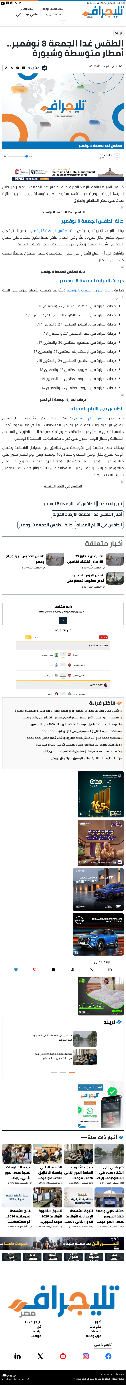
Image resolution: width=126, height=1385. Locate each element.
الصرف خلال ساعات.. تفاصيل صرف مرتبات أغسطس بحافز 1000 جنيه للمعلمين (75, 724)
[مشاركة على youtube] (3, 3)
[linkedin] (110, 969)
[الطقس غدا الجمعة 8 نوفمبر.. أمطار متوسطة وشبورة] (17, 68)
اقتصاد (96, 1331)
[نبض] (16, 969)
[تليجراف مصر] (103, 12)
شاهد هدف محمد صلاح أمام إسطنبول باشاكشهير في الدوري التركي (80, 751)
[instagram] (72, 969)
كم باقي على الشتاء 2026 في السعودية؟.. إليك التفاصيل (51, 1037)
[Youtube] (34, 969)
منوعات (95, 1326)
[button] (72, 1072)
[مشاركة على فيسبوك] (7, 3)
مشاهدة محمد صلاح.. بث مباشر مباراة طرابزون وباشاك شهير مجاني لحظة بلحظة (73, 738)
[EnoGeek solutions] (15, 1375)
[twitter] (91, 969)
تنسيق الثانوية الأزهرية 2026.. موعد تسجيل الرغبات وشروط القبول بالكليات (49, 1216)
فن (39, 1326)
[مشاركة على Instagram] (86, 1356)
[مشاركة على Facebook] (108, 1356)
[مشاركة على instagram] (11, 3)
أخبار (98, 1322)
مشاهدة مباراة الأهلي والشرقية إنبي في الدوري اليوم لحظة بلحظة (81, 731)
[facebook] (53, 969)
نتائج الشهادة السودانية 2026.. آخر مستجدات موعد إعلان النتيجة (19, 1216)
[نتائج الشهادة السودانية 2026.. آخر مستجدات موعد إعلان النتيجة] (17, 1197)
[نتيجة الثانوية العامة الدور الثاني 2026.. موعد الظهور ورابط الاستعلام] (85, 1057)
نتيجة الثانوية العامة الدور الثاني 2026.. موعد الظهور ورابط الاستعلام (52, 1056)
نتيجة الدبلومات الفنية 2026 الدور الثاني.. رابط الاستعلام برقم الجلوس (18, 1173)
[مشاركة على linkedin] (20, 3)
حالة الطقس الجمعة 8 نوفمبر (53, 230)
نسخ (63, 620)
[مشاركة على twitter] (15, 3)
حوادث (36, 1335)
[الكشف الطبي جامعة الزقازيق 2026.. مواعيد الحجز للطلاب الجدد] (47, 1154)
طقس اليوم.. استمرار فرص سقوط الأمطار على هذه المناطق (85, 578)
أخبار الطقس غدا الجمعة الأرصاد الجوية (87, 514)
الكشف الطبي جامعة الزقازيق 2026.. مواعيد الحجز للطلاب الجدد (47, 1173)
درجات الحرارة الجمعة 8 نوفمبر (89, 289)
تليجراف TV (33, 1322)
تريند (118, 33)
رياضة (37, 1331)
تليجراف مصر (110, 503)
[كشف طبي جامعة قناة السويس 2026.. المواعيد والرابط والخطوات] (109, 1197)
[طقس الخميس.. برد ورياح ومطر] (55, 559)
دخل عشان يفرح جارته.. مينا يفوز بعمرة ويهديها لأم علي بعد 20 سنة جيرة (78, 744)
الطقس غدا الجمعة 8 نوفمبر (69, 503)
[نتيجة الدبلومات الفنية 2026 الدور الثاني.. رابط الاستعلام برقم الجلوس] (17, 1154)
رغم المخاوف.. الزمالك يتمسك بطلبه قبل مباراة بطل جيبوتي (85, 758)
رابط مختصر (63, 606)
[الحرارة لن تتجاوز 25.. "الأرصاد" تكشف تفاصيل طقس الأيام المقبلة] (115, 559)
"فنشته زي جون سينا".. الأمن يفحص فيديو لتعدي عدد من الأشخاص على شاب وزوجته (71, 717)
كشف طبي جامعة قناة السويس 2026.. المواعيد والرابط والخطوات (109, 1216)
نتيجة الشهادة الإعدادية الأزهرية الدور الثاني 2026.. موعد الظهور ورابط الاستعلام (79, 1216)
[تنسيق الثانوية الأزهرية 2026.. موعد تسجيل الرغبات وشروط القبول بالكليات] (47, 1197)
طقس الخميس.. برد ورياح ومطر (25, 559)
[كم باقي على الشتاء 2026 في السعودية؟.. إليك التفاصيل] (85, 1039)
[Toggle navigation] (63, 22)
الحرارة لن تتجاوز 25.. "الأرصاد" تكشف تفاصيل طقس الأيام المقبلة (85, 559)
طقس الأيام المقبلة (90, 417)
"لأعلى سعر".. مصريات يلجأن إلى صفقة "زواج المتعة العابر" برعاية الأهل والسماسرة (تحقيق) (67, 711)
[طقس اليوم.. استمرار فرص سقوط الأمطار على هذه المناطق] (115, 578)
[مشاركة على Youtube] (63, 1356)
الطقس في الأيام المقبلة (99, 525)
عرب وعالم (93, 1335)
